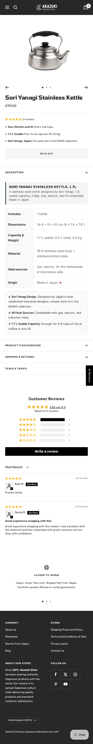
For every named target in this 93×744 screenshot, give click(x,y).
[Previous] (7, 87)
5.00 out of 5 (58, 407)
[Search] (15, 7)
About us (10, 629)
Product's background (23, 345)
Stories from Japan (17, 643)
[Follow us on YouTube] (65, 684)
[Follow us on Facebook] (56, 674)
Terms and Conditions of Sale (68, 636)
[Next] (86, 87)
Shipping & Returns (19, 357)
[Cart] (85, 7)
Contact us (57, 650)
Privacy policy (59, 643)
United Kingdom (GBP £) (20, 720)
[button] (13, 119)
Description (14, 172)
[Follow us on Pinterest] (56, 684)
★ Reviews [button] (89, 375)
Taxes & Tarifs (16, 368)
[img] (13, 478)
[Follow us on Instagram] (75, 674)
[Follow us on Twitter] (65, 674)
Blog (8, 650)
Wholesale (11, 636)
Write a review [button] (46, 451)
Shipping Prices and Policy (67, 629)
